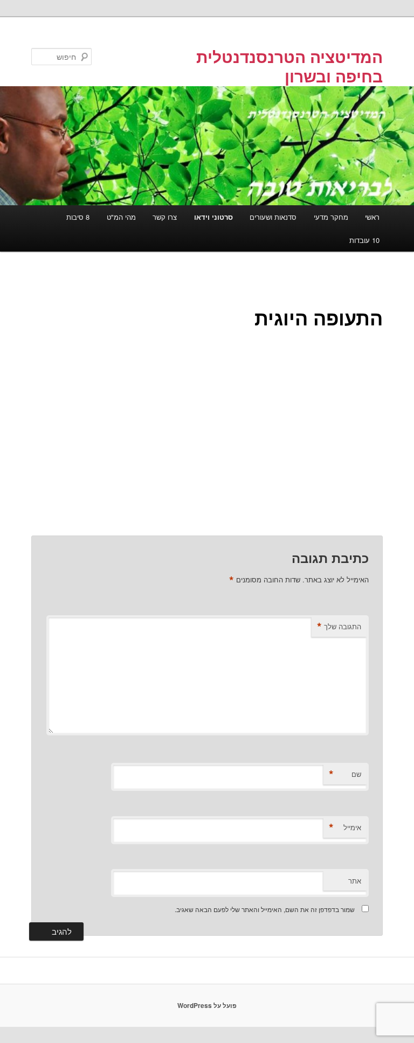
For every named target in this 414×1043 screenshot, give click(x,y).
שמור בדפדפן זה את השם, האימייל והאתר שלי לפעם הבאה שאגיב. (265, 909)
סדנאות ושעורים (273, 217)
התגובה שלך (339, 626)
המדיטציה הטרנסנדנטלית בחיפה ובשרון (289, 66)
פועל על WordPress (207, 1005)
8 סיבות (77, 217)
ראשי (372, 217)
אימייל (345, 827)
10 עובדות (364, 240)
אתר (354, 880)
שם (345, 774)
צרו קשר (165, 217)
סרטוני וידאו (213, 217)
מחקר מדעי (331, 217)
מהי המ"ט (121, 217)
